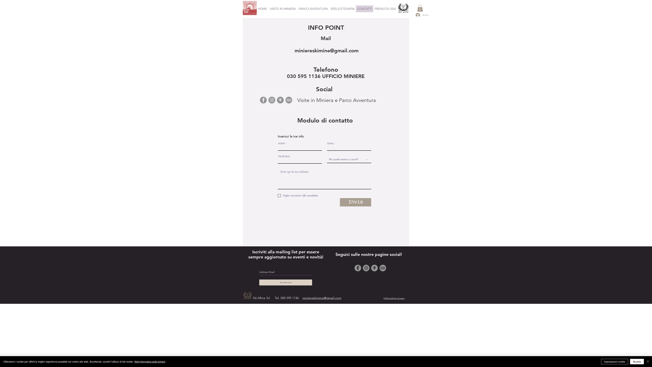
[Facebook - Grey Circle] (263, 100)
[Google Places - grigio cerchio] (280, 100)
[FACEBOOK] (358, 268)
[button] (420, 8)
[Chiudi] (648, 361)
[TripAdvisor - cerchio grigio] (288, 100)
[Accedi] (417, 15)
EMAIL (330, 143)
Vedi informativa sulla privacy (149, 361)
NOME (281, 143)
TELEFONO (284, 156)
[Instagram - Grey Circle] (271, 100)
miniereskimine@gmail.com (327, 51)
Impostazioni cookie (614, 361)
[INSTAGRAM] (366, 268)
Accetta (637, 361)
